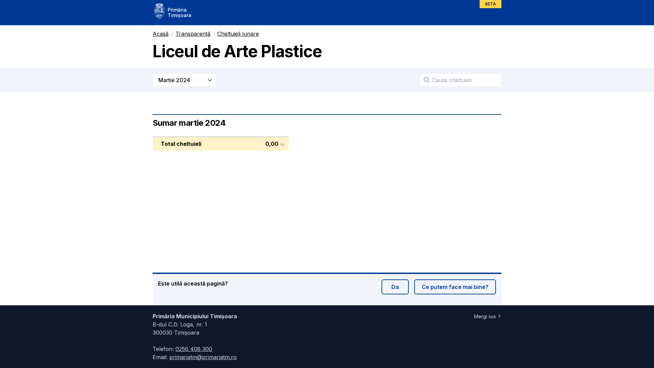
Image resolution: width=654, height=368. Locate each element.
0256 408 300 (193, 349)
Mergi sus (485, 316)
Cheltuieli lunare (238, 33)
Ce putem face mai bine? (455, 286)
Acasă (161, 33)
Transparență (193, 33)
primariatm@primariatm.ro (203, 357)
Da (395, 286)
